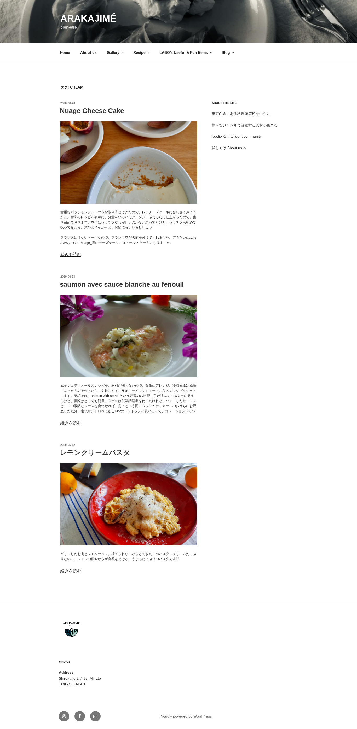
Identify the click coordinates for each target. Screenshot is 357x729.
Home (65, 52)
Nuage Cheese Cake (92, 111)
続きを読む (70, 254)
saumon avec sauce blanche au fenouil (122, 284)
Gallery (113, 52)
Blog (226, 52)
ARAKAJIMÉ (88, 18)
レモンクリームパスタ (95, 452)
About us (88, 52)
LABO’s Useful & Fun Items (183, 52)
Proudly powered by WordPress (185, 716)
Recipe (139, 52)
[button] (128, 162)
